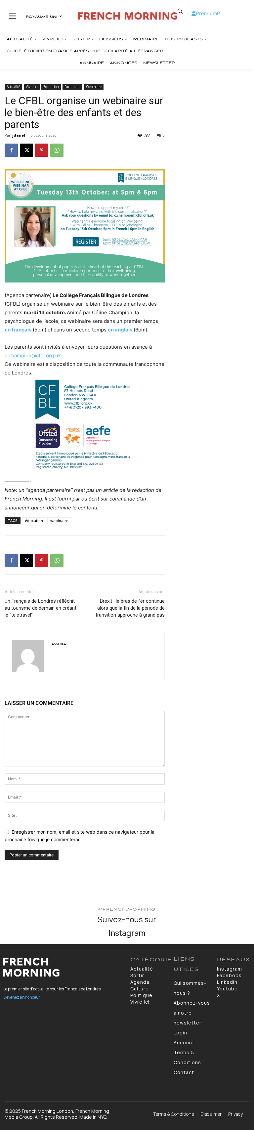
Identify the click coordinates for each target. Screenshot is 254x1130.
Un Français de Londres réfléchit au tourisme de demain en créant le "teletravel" (40, 608)
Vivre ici (32, 86)
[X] (26, 150)
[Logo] (128, 16)
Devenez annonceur (21, 997)
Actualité (13, 86)
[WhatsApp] (57, 150)
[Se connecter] (193, 13)
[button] (180, 11)
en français (18, 329)
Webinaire (94, 86)
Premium (206, 13)
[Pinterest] (41, 150)
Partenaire (72, 86)
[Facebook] (11, 150)
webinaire (59, 520)
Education (51, 86)
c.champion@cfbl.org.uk (33, 355)
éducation (34, 520)
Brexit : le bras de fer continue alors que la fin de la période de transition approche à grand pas (130, 608)
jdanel (18, 135)
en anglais (120, 329)
